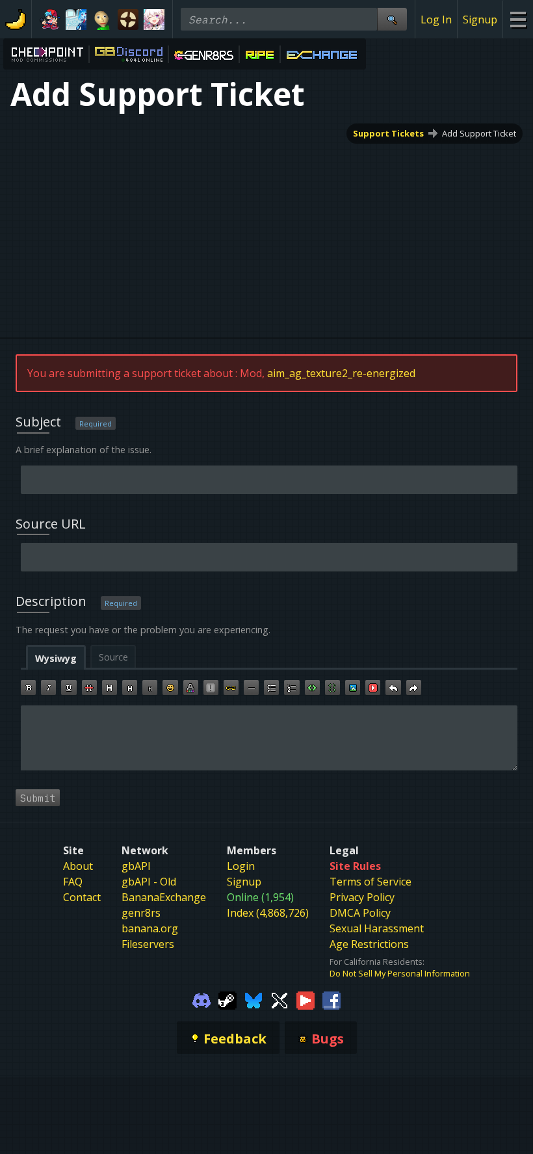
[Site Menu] (517, 19)
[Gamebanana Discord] (201, 1000)
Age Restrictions (369, 944)
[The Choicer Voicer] (76, 20)
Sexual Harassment (377, 928)
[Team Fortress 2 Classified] (128, 20)
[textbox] (269, 737)
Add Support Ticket (479, 133)
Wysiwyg (56, 658)
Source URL (51, 523)
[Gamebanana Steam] (227, 1000)
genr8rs (141, 913)
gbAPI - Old (149, 881)
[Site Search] (392, 19)
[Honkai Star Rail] (154, 20)
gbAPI (136, 866)
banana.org (150, 928)
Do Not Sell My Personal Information (400, 973)
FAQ (73, 881)
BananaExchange (164, 897)
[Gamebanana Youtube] (305, 1000)
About (78, 866)
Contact (82, 897)
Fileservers (148, 944)
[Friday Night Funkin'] (50, 20)
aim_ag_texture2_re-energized (341, 373)
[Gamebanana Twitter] (279, 1000)
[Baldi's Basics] (102, 20)
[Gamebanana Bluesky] (253, 1000)
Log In (436, 19)
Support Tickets (388, 133)
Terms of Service (370, 881)
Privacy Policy (362, 897)
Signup (480, 19)
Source (113, 657)
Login (241, 866)
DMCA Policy (360, 913)
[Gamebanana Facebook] (331, 1000)
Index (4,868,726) (268, 913)
